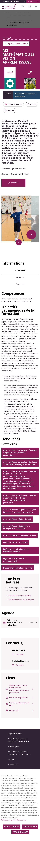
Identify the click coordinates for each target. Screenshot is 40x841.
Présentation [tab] (20, 270)
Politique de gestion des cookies (13, 820)
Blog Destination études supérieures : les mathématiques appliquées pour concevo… (19, 689)
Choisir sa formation (22, 13)
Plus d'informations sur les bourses (21, 600)
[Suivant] (31, 234)
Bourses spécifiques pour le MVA (19, 704)
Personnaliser (20, 832)
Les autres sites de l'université (12, 1)
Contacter (20, 654)
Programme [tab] (20, 284)
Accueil (6, 13)
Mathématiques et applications (21, 20)
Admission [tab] (20, 277)
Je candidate (13, 183)
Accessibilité (31, 1)
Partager (6, 38)
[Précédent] (19, 242)
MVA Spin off (13, 710)
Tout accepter (11, 827)
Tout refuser (30, 827)
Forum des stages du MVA (18, 698)
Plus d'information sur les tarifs (20, 595)
